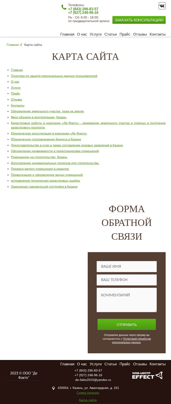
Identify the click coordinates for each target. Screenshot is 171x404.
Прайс (125, 34)
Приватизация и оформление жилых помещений (47, 175)
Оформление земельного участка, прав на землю (47, 111)
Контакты (158, 34)
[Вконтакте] (162, 5)
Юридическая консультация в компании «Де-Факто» (49, 133)
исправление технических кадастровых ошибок (45, 180)
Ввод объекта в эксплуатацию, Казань (38, 117)
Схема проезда (88, 392)
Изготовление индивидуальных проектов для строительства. (55, 163)
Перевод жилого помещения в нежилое (40, 169)
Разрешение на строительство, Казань (39, 157)
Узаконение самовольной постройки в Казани (44, 186)
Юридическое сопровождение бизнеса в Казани (46, 139)
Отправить (127, 325)
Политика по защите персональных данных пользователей (54, 76)
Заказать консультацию (139, 20)
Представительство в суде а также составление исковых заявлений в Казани (67, 145)
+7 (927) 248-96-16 (83, 12)
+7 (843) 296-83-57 (83, 9)
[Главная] (27, 18)
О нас (82, 34)
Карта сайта (88, 400)
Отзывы (140, 34)
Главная (67, 34)
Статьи (110, 34)
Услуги (96, 34)
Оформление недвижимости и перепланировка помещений (55, 151)
